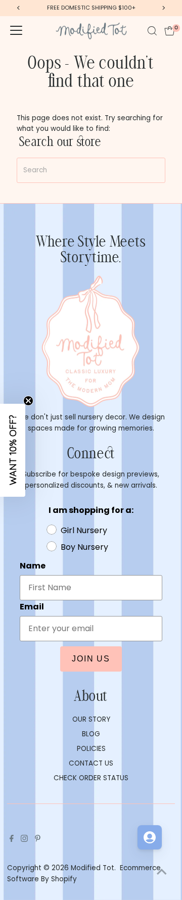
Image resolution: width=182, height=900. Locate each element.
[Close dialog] (171, 391)
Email (100, 449)
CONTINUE (134, 496)
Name (100, 427)
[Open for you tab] (150, 837)
